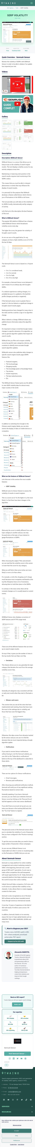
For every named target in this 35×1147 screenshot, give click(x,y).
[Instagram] (13, 1100)
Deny (16, 1135)
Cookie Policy (13, 1144)
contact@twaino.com (14, 1091)
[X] (22, 1100)
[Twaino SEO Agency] (10, 1073)
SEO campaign (10, 1017)
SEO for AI (24, 1023)
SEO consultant (24, 1017)
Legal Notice (21, 1144)
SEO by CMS (24, 1029)
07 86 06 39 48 (13, 1087)
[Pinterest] (17, 1100)
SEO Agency (10, 8)
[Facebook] (31, 1100)
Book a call (17, 1004)
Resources (6, 1112)
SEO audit (10, 1023)
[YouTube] (8, 1100)
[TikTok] (26, 1100)
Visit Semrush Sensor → (17, 1054)
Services (5, 1106)
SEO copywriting (10, 1029)
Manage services (17, 1125)
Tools (16, 8)
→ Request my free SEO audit (15, 941)
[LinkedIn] (4, 1100)
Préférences (16, 1140)
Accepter (16, 1130)
